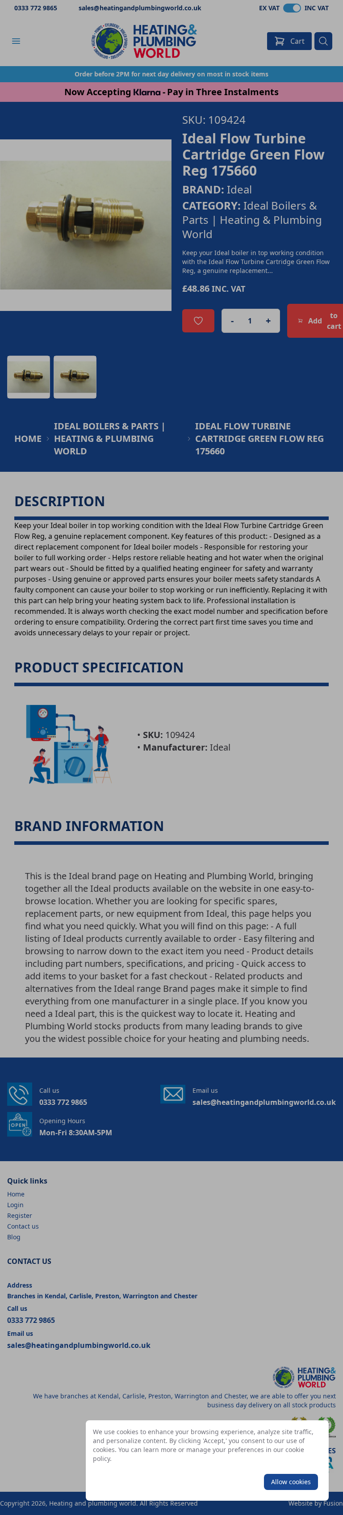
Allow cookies (291, 1481)
